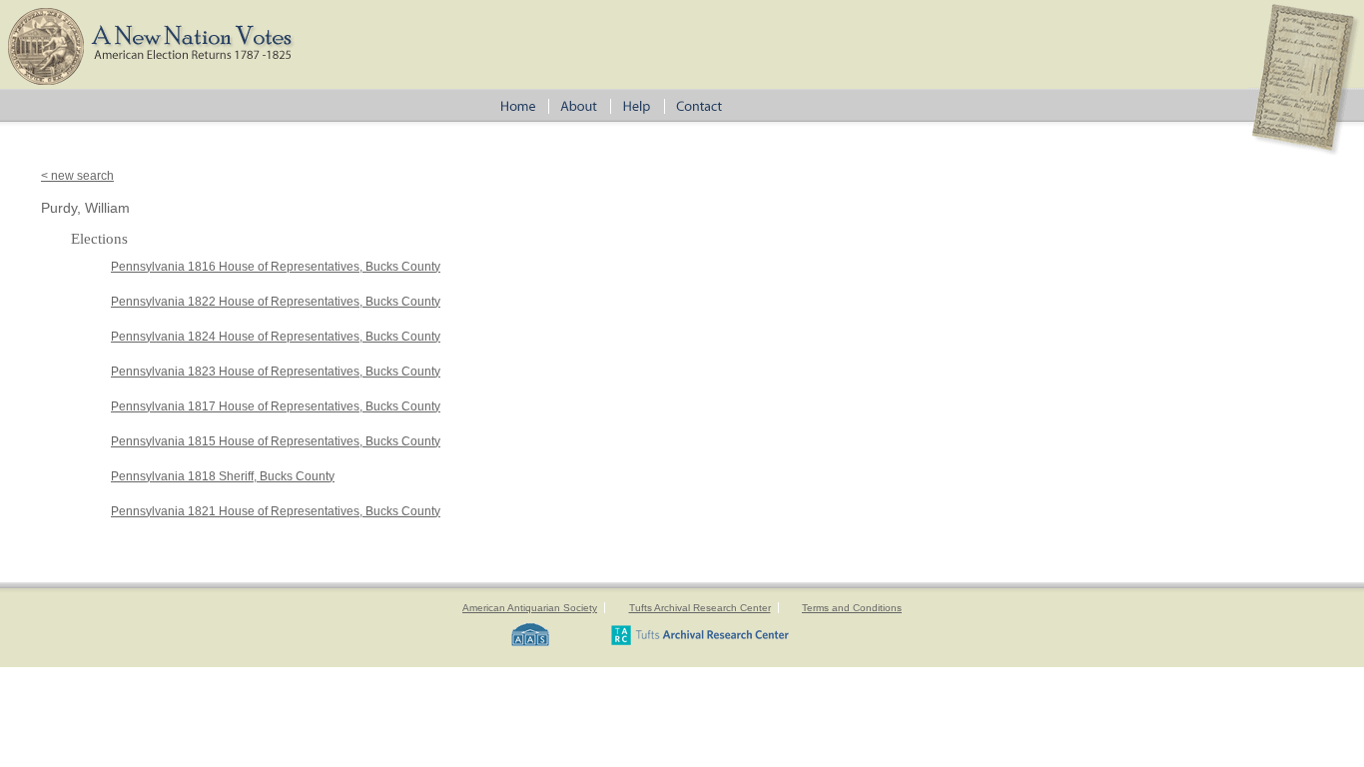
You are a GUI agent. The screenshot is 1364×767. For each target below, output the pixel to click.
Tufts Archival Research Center (700, 607)
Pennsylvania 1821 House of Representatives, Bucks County (275, 511)
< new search (77, 176)
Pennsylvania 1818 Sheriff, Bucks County (223, 476)
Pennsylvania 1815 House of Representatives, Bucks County (275, 441)
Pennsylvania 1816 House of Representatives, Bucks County (275, 267)
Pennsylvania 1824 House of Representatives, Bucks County (275, 337)
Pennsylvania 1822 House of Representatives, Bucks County (275, 302)
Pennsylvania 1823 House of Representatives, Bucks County (275, 372)
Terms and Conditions (852, 607)
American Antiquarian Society (529, 607)
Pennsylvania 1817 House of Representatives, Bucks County (275, 406)
